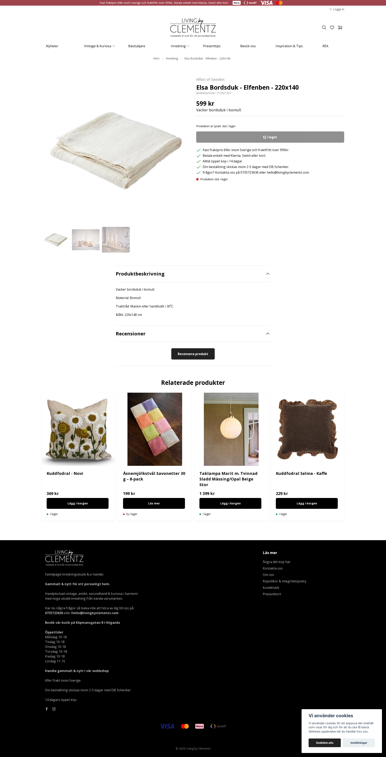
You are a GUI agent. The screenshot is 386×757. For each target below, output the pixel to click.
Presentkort (272, 594)
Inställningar (358, 742)
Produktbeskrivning (140, 273)
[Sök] (324, 28)
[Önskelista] (332, 28)
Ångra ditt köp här (277, 562)
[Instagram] (53, 709)
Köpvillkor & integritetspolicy (284, 581)
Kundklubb (271, 587)
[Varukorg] (340, 28)
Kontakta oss (273, 568)
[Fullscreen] (116, 150)
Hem (156, 58)
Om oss (268, 575)
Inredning (172, 58)
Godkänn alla (324, 742)
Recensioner (131, 333)
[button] (183, 152)
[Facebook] (46, 709)
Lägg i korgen (78, 503)
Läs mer (154, 503)
